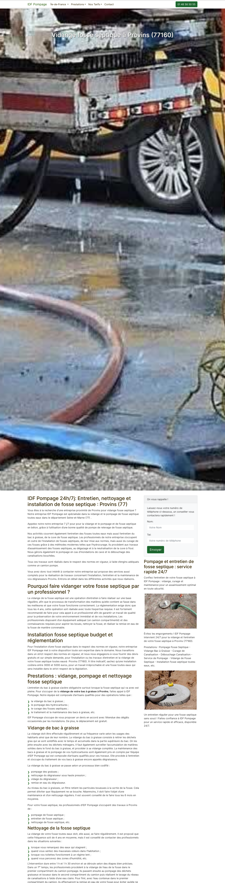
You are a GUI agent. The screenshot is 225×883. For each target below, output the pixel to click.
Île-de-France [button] (59, 4)
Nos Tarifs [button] (94, 4)
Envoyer (155, 549)
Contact (109, 4)
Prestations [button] (77, 4)
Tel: (149, 534)
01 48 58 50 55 (186, 4)
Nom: (150, 521)
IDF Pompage (37, 4)
